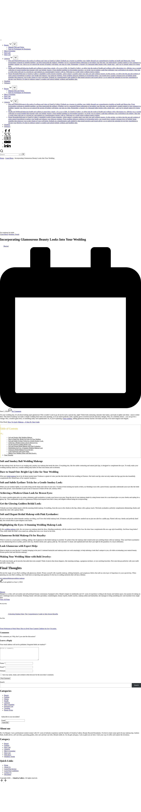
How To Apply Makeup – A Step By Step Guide (24, 422)
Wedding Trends (13, 234)
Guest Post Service (10, 769)
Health (6, 701)
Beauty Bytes (8, 710)
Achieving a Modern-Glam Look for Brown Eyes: (23, 443)
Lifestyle (7, 703)
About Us (7, 767)
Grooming (11, 704)
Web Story (7, 755)
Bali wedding (67, 418)
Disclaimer (7, 774)
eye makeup (4, 578)
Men (6, 704)
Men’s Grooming (9, 751)
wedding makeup (10, 529)
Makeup (10, 578)
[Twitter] (7, 135)
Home (2, 158)
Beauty (6, 695)
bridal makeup (11, 476)
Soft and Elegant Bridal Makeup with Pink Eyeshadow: (24, 446)
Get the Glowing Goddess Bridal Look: (19, 444)
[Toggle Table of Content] (1, 434)
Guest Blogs (9, 158)
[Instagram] (7, 139)
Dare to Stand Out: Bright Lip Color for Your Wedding (24, 439)
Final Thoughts (8, 455)
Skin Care (7, 753)
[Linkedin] (7, 147)
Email (2, 667)
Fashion (6, 697)
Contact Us (7, 773)
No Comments (16, 411)
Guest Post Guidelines (11, 771)
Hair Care (7, 747)
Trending (7, 708)
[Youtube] (7, 143)
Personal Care (8, 706)
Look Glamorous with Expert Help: (18, 451)
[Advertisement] (62, 797)
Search (2, 682)
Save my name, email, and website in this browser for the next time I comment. (28, 675)
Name (2, 663)
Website (2, 671)
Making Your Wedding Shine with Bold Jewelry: (22, 453)
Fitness (6, 699)
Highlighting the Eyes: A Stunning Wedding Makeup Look (25, 448)
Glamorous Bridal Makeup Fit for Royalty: (20, 450)
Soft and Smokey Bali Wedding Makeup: (20, 437)
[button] (20, 154)
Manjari (2, 592)
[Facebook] (7, 132)
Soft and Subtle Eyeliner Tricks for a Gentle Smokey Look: (25, 441)
